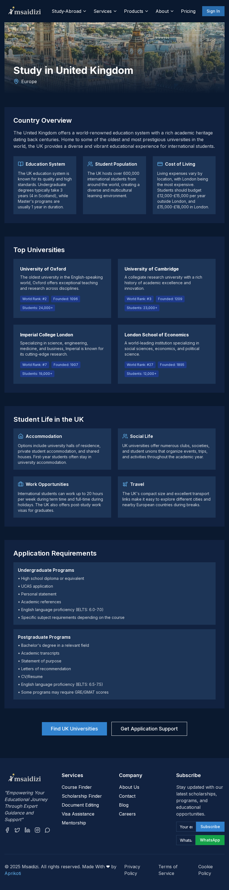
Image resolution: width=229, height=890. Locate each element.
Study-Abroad (66, 11)
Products (133, 11)
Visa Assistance (78, 814)
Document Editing (80, 805)
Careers (127, 814)
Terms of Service (168, 870)
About (162, 11)
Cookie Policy (205, 870)
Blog (123, 805)
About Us (129, 787)
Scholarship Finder (82, 796)
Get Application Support (149, 729)
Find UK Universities (74, 729)
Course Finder (77, 787)
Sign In (213, 11)
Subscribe (210, 826)
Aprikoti (12, 873)
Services (103, 11)
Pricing (188, 11)
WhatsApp (210, 840)
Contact (127, 796)
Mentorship (74, 823)
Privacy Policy (132, 870)
